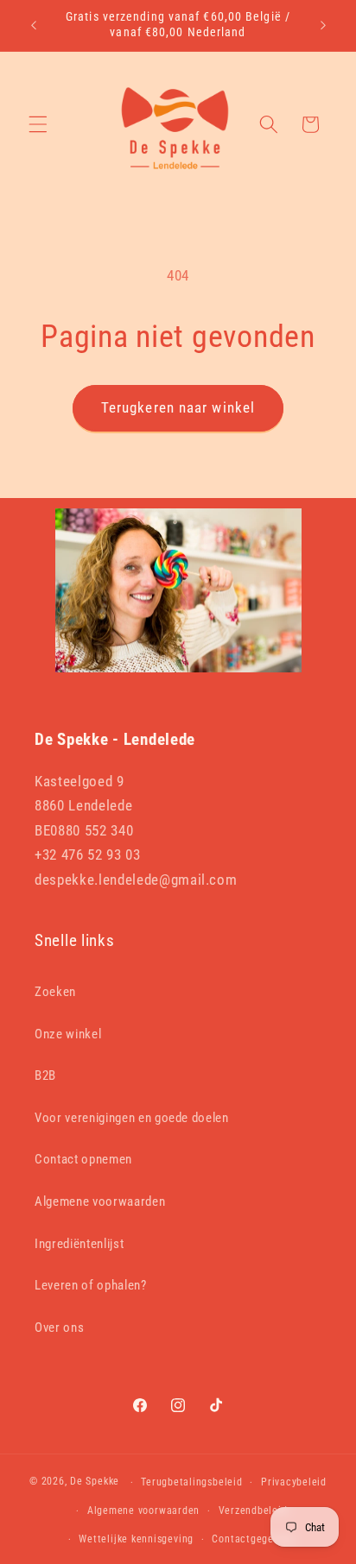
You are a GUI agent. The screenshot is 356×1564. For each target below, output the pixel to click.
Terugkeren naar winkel (178, 408)
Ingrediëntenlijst (79, 1244)
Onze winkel (68, 1034)
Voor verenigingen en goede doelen (132, 1118)
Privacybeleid (294, 1482)
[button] (38, 124)
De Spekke (94, 1482)
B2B (45, 1075)
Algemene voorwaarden (100, 1201)
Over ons (59, 1327)
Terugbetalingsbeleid (191, 1482)
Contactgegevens (254, 1539)
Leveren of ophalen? (91, 1285)
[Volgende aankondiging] (323, 25)
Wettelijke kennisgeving (136, 1539)
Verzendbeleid (253, 1510)
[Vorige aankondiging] (34, 25)
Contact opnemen (83, 1159)
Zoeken (55, 992)
